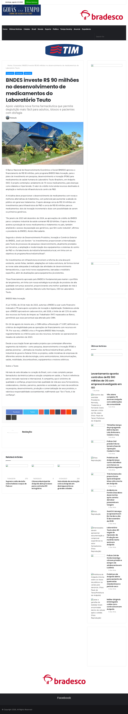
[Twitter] (88, 36)
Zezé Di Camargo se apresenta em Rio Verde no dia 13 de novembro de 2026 (114, 516)
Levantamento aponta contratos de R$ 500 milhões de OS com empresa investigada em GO (106, 380)
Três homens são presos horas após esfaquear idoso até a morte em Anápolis (114, 479)
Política (55, 29)
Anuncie (77, 29)
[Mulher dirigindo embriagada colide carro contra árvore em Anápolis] (98, 608)
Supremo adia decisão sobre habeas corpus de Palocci (16, 483)
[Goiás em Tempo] (21, 10)
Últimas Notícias (15, 29)
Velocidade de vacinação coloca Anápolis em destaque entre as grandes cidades (69, 485)
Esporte (48, 29)
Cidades (27, 29)
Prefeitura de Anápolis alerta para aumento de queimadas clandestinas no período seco (114, 580)
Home (5, 29)
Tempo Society (66, 29)
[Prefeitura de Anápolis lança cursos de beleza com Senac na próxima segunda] (98, 461)
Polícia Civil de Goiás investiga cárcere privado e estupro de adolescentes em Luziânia (114, 561)
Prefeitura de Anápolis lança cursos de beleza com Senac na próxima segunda (114, 462)
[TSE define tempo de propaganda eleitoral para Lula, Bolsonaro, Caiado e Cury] (98, 428)
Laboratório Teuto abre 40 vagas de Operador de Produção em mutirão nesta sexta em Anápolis (113, 536)
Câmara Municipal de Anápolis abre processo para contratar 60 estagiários (42, 485)
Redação (13, 118)
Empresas (19, 73)
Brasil (34, 29)
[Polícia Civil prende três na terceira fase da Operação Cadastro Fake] (98, 445)
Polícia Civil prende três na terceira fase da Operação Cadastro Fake (113, 446)
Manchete (28, 73)
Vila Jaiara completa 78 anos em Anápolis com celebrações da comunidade (114, 399)
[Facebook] (92, 36)
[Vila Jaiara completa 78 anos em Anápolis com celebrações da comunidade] (98, 407)
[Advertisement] (109, 317)
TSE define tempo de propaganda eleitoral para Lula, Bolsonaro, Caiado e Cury (114, 430)
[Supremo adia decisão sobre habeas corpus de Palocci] (17, 470)
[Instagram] (83, 36)
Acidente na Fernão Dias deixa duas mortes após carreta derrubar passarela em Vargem (114, 497)
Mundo (40, 29)
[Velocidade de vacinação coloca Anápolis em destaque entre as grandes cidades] (69, 470)
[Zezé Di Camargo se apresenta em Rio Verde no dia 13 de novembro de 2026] (98, 515)
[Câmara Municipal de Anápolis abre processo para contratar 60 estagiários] (43, 470)
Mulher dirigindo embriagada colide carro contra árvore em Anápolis (114, 604)
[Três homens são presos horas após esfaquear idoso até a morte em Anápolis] (98, 477)
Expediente (86, 29)
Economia (17, 65)
